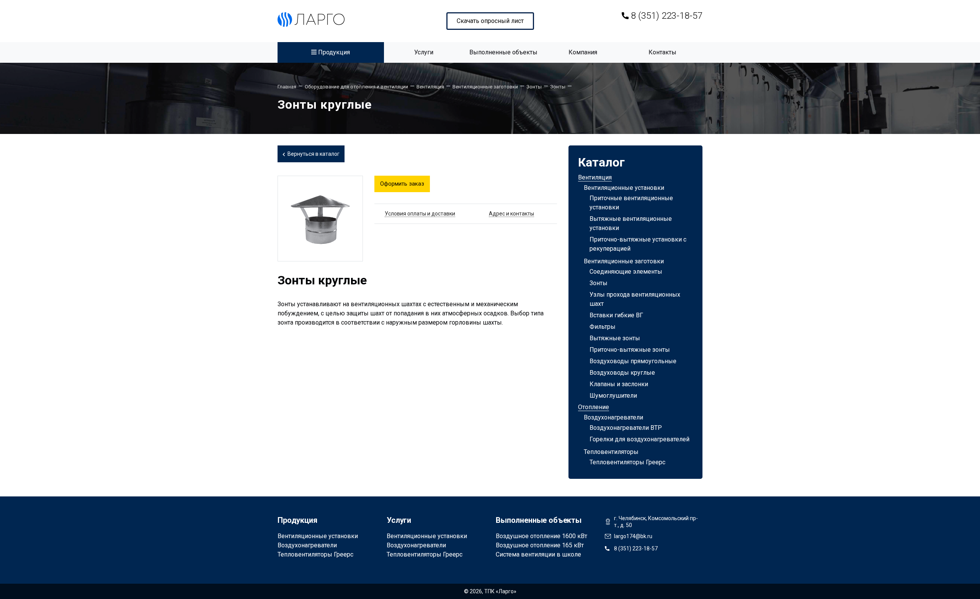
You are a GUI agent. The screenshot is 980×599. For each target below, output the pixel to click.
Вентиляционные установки (624, 187)
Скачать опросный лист (490, 20)
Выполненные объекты (503, 52)
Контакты (662, 52)
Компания (582, 52)
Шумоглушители (613, 395)
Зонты (599, 283)
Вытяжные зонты (615, 338)
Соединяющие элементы (626, 271)
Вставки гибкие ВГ (616, 315)
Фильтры (603, 326)
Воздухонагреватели (613, 417)
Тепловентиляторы (611, 451)
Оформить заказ (402, 183)
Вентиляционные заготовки (624, 261)
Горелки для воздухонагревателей (639, 439)
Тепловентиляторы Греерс (627, 462)
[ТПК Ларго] (311, 19)
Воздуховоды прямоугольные (633, 361)
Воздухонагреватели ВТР (626, 427)
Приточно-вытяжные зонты (630, 349)
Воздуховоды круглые (622, 372)
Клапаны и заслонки (619, 384)
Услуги (423, 52)
